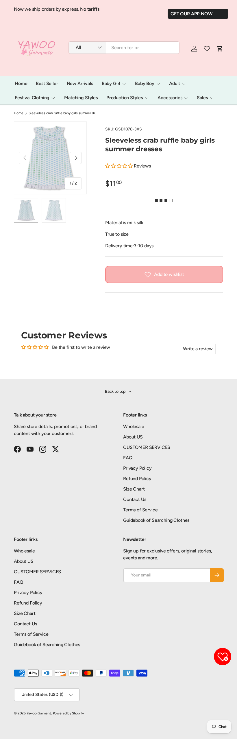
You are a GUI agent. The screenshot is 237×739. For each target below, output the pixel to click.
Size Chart (134, 489)
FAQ (128, 457)
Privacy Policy (137, 468)
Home (21, 83)
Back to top (115, 391)
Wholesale (133, 426)
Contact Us (134, 499)
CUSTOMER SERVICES (146, 447)
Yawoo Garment (39, 713)
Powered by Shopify (68, 713)
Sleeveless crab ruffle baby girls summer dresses (63, 113)
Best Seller (47, 83)
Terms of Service (140, 510)
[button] (119, 166)
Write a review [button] (198, 348)
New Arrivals (80, 83)
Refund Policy (137, 478)
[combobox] (124, 48)
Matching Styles (81, 97)
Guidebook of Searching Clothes (156, 520)
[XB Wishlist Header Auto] (207, 48)
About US (133, 437)
